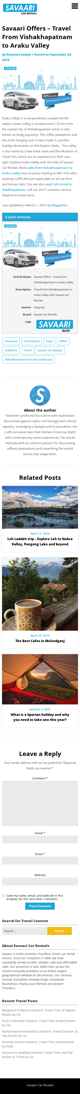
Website (40, 875)
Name (40, 833)
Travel (28, 350)
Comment (40, 778)
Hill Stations (32, 341)
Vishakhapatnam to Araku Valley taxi (28, 359)
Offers (63, 341)
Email (40, 854)
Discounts (11, 341)
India (49, 341)
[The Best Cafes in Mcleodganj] (40, 593)
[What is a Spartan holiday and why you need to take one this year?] (40, 678)
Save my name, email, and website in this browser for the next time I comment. (35, 897)
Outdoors (11, 350)
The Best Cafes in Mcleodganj (40, 641)
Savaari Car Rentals (49, 350)
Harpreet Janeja (18, 54)
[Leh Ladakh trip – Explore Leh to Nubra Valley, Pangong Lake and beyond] (40, 506)
